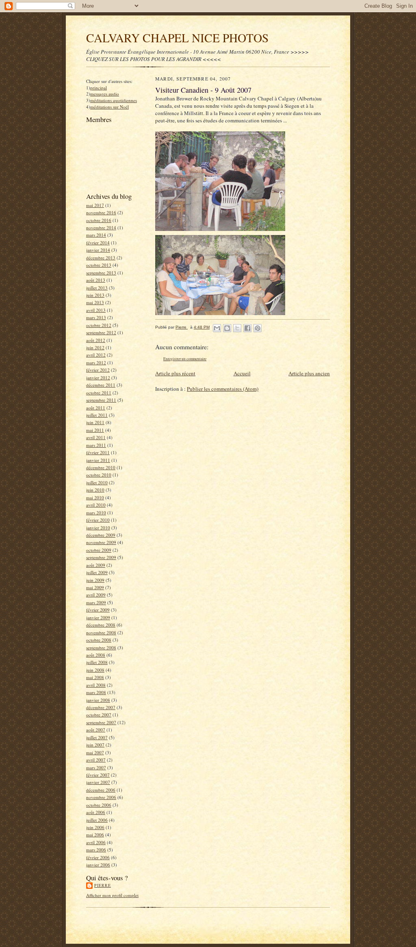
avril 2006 (96, 842)
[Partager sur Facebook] (247, 328)
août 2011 (95, 408)
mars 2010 (96, 512)
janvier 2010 (98, 528)
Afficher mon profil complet (112, 895)
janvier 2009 (98, 617)
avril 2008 (96, 685)
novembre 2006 (101, 797)
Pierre (102, 885)
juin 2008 (95, 670)
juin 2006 (95, 827)
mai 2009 (95, 587)
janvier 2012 (98, 377)
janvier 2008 (98, 700)
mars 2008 (96, 692)
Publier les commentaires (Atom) (222, 388)
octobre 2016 (98, 220)
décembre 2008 (100, 625)
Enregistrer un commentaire (184, 358)
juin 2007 (95, 745)
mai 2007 (95, 752)
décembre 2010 (100, 467)
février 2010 (98, 520)
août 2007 (95, 730)
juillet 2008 (97, 662)
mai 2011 (95, 430)
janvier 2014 (98, 250)
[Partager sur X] (237, 328)
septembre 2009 (101, 557)
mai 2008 (95, 677)
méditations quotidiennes (113, 100)
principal (98, 88)
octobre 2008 (98, 640)
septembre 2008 (101, 647)
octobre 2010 (98, 475)
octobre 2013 (98, 265)
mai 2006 (95, 835)
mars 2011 (96, 445)
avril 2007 (96, 760)
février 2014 (98, 242)
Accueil (242, 373)
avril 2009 (96, 595)
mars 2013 (96, 317)
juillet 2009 (97, 572)
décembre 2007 (100, 707)
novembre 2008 (101, 632)
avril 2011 (96, 437)
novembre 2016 (101, 212)
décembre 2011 (100, 385)
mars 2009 (96, 602)
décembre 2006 (100, 790)
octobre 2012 (98, 325)
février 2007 (98, 775)
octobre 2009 (98, 550)
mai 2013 (95, 302)
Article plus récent (175, 373)
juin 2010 (95, 490)
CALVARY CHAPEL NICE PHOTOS (177, 38)
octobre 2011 (98, 393)
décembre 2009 (100, 535)
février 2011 (98, 452)
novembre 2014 (101, 227)
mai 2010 (95, 497)
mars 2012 (96, 362)
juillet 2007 (97, 737)
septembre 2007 (101, 722)
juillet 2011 (97, 415)
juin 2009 (95, 580)
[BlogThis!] (227, 328)
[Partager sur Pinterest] (258, 328)
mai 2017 (95, 205)
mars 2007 (96, 767)
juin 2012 (95, 347)
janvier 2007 (98, 782)
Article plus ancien (309, 373)
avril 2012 (96, 355)
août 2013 (95, 280)
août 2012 (95, 340)
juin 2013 (95, 295)
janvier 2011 (98, 460)
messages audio (104, 94)
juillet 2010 (97, 482)
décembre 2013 (100, 258)
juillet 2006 (97, 820)
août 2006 (95, 812)
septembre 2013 (101, 273)
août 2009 (95, 565)
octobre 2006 (98, 805)
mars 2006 (96, 850)
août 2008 (95, 655)
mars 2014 (96, 235)
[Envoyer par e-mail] (217, 328)
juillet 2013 (97, 288)
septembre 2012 (101, 332)
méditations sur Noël (109, 107)
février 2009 (98, 610)
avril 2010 (96, 505)
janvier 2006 (98, 865)
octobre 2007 (98, 715)
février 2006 (98, 857)
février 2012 (98, 370)
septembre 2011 (101, 400)
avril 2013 (96, 310)
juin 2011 (95, 422)
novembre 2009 (101, 542)
